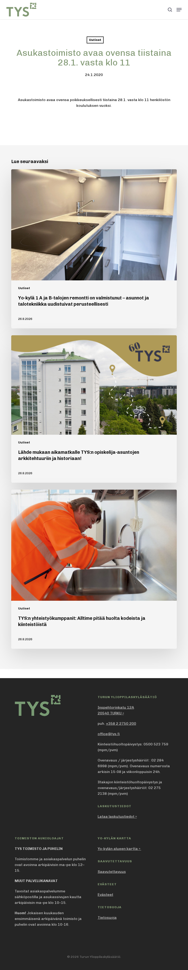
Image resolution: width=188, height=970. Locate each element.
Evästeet (105, 894)
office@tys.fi (109, 734)
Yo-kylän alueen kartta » (119, 848)
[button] (179, 9)
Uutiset (95, 40)
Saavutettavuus (112, 871)
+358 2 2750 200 (121, 723)
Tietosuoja (107, 917)
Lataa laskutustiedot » (117, 816)
